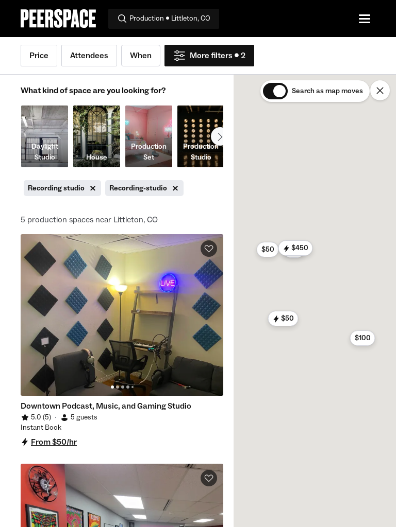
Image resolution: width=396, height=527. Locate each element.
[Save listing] (209, 248)
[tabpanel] (122, 315)
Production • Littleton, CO (169, 18)
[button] (283, 318)
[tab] (112, 387)
